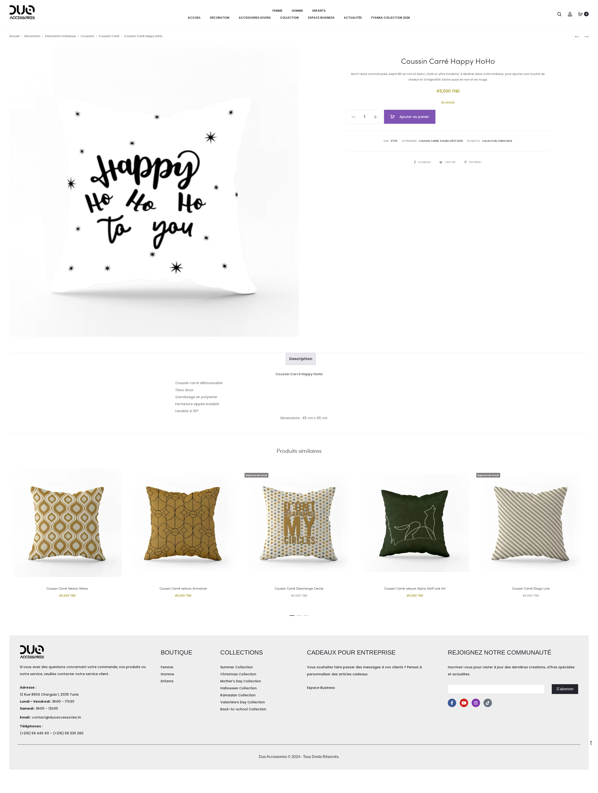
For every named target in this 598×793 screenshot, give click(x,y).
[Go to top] (591, 742)
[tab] (301, 359)
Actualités (353, 18)
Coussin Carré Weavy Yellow (67, 588)
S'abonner (564, 689)
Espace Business (321, 18)
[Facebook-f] (452, 703)
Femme (277, 11)
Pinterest (475, 162)
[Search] (559, 14)
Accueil (194, 18)
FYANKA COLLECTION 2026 (390, 18)
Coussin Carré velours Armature (183, 588)
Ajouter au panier (414, 116)
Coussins (87, 36)
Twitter (450, 162)
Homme (297, 11)
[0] (580, 14)
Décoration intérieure (60, 36)
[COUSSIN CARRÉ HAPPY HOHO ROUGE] (584, 36)
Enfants (319, 11)
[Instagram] (476, 703)
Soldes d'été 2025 (451, 141)
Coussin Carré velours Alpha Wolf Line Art (414, 588)
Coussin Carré (109, 36)
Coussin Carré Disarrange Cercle (299, 588)
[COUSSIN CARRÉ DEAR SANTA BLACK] (577, 36)
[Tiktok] (488, 703)
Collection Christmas (497, 141)
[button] (291, 614)
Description (300, 358)
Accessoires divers (255, 18)
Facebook (424, 162)
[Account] (570, 14)
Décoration (219, 18)
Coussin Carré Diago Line (531, 588)
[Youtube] (464, 703)
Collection (289, 18)
